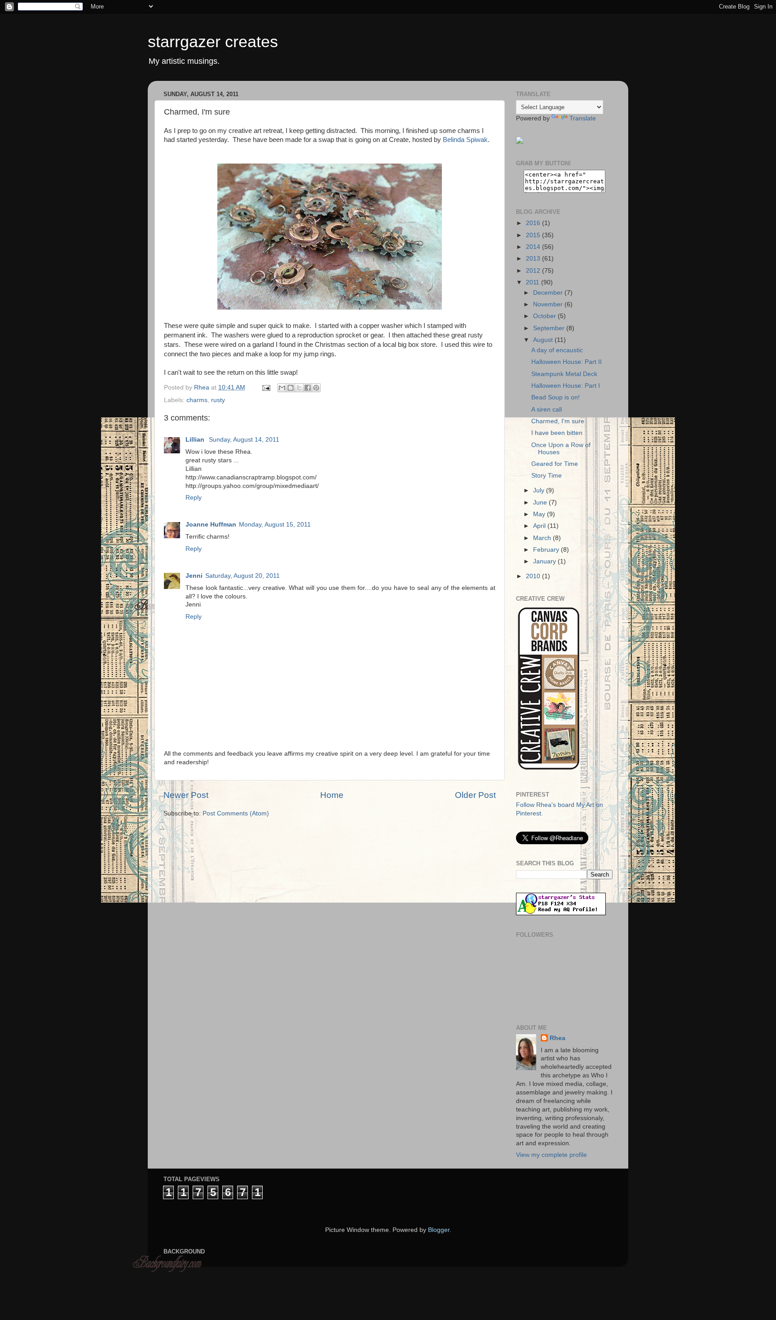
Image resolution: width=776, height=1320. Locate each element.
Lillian (195, 439)
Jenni (194, 575)
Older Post (475, 795)
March (543, 538)
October (545, 316)
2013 (534, 258)
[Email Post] (265, 387)
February (547, 549)
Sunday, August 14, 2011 (244, 439)
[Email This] (282, 387)
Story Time (546, 475)
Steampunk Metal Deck (564, 374)
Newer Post (185, 795)
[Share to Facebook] (307, 387)
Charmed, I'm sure (557, 421)
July (539, 490)
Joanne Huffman (210, 524)
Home (332, 795)
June (541, 502)
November (548, 304)
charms (196, 400)
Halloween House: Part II (566, 362)
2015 (534, 235)
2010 (534, 576)
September (549, 328)
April (540, 526)
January (545, 561)
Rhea (557, 1038)
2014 (534, 247)
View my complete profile (551, 1155)
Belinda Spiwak (465, 139)
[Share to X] (299, 387)
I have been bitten (556, 433)
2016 (534, 223)
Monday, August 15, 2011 (275, 524)
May (540, 514)
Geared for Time (554, 464)
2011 (533, 282)
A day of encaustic (557, 350)
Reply (193, 497)
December (548, 292)
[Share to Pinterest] (316, 387)
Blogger (439, 1230)
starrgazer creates (213, 41)
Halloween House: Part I (565, 385)
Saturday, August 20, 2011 (242, 575)
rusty (218, 400)
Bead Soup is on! (555, 397)
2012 (534, 270)
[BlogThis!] (290, 387)
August (544, 340)
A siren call (546, 409)
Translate (582, 118)
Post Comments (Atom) (236, 813)
